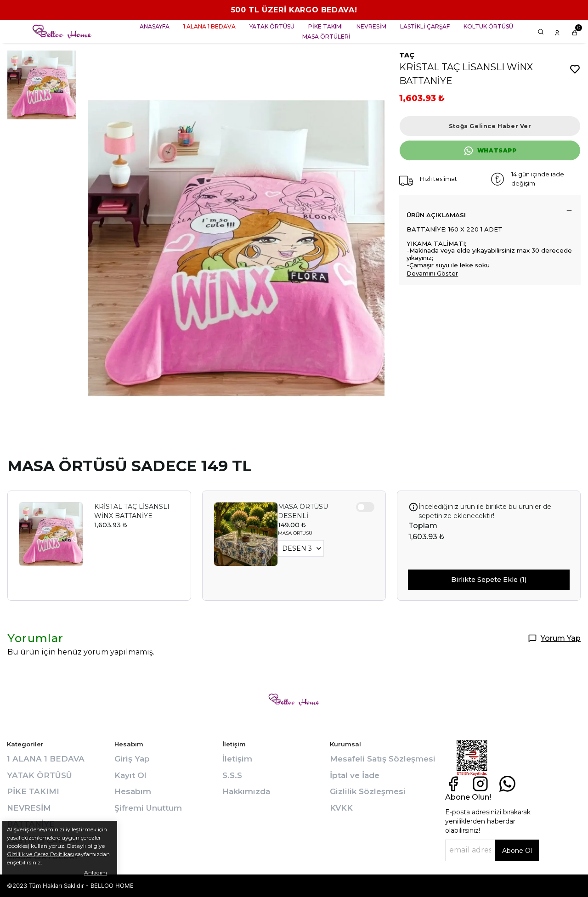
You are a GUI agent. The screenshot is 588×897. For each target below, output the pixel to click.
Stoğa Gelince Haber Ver (490, 126)
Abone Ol (517, 850)
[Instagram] (480, 784)
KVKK (341, 807)
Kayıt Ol (130, 775)
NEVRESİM (371, 26)
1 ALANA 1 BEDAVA (209, 26)
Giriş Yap (132, 758)
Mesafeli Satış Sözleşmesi (382, 758)
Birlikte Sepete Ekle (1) (488, 579)
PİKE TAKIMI (325, 26)
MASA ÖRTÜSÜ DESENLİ (303, 511)
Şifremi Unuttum (148, 807)
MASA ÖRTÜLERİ (326, 36)
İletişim (237, 758)
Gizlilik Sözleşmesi (368, 791)
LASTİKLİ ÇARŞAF (425, 26)
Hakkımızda (246, 791)
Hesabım (132, 791)
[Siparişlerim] (557, 32)
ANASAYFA (155, 26)
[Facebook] (453, 784)
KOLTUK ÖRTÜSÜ (488, 26)
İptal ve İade (354, 775)
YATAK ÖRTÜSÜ (271, 26)
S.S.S (232, 775)
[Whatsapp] (507, 784)
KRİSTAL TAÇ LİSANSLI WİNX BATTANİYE (132, 511)
